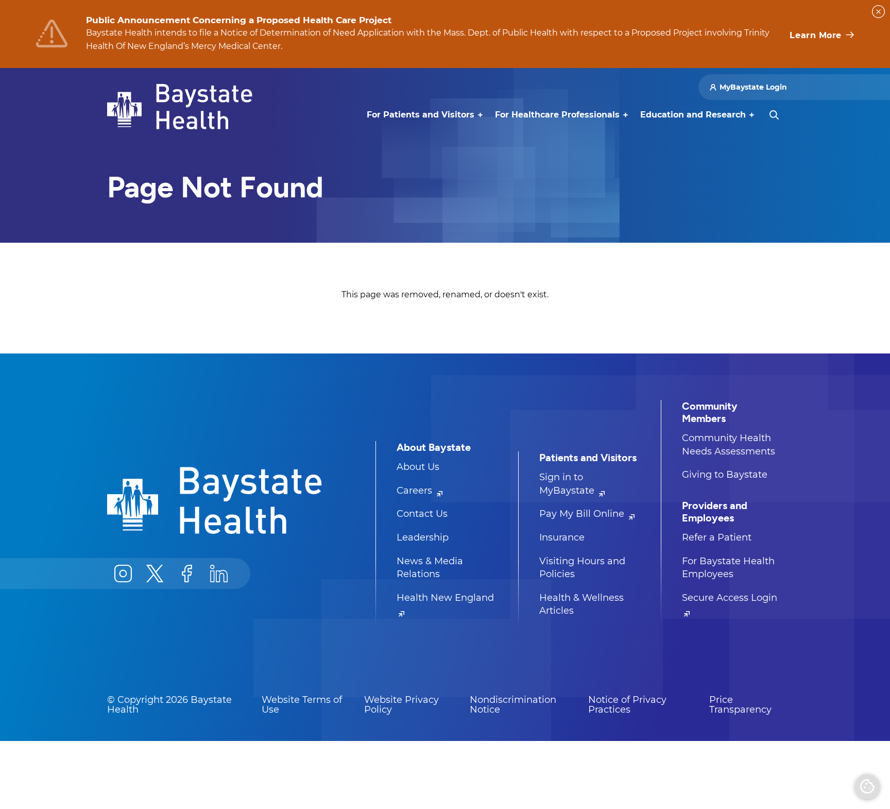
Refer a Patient (716, 537)
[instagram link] (123, 573)
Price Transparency (740, 705)
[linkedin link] (219, 573)
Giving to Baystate (724, 474)
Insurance (562, 537)
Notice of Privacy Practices (627, 705)
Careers (416, 490)
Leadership (423, 537)
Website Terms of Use (302, 705)
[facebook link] (187, 573)
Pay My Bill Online (583, 513)
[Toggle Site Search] (774, 115)
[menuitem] (420, 115)
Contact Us (422, 513)
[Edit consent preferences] (867, 786)
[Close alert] (878, 11)
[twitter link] (155, 573)
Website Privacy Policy (401, 705)
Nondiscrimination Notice (513, 705)
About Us (418, 467)
